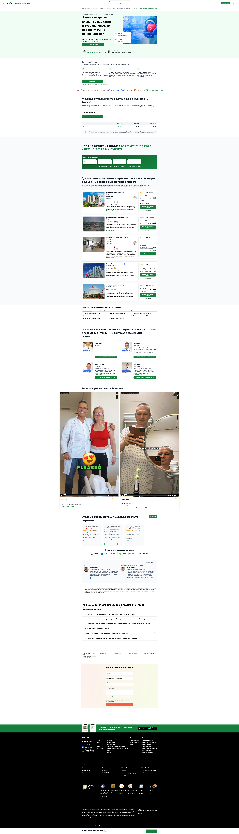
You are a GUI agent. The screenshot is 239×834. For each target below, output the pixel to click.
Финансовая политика (147, 746)
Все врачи (153, 329)
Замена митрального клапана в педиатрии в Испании (119, 652)
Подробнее (148, 210)
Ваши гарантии (100, 748)
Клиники (99, 740)
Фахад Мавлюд (131, 567)
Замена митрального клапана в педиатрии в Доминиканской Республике (89, 653)
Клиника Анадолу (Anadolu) (89, 543)
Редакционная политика (147, 752)
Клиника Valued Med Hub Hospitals (116, 237)
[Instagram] (85, 751)
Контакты (109, 752)
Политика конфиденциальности (149, 742)
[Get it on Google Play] (152, 728)
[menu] (3, 3)
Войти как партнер (134, 742)
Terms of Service (109, 701)
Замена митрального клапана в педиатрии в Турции (89, 657)
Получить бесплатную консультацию (106, 356)
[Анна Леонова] (86, 569)
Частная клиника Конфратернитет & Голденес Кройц (140, 507)
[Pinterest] (93, 751)
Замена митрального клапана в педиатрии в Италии (135, 652)
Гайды (98, 746)
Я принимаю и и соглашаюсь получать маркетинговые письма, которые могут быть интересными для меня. (120, 697)
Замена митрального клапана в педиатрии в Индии (104, 652)
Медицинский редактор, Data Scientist (96, 52)
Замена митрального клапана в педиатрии (93, 126)
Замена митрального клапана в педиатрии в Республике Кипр (150, 652)
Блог (98, 744)
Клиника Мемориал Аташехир (115, 264)
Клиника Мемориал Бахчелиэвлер (116, 217)
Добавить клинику (134, 740)
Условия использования (117, 696)
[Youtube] (88, 751)
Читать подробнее (86, 109)
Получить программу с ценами (147, 207)
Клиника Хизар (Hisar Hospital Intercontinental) (135, 543)
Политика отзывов (146, 744)
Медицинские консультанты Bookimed (116, 746)
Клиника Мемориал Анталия (114, 285)
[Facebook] (83, 751)
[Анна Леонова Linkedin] (90, 578)
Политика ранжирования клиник (149, 748)
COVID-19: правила (146, 750)
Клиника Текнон (70, 506)
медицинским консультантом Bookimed (134, 565)
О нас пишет (85, 741)
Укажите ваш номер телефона (113, 670)
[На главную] (10, 3)
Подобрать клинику (93, 44)
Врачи (98, 742)
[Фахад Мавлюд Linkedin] (127, 579)
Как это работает (111, 742)
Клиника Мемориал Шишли (114, 192)
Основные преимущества (89, 112)
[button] (108, 673)
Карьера (109, 750)
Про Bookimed (110, 740)
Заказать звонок (225, 3)
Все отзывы (153, 516)
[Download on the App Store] (142, 728)
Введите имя (109, 682)
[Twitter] (90, 751)
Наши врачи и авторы (112, 744)
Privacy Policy (127, 700)
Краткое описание (110, 688)
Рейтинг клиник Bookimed (88, 185)
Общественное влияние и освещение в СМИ (117, 748)
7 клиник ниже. (94, 41)
